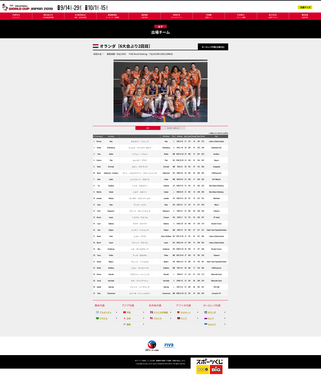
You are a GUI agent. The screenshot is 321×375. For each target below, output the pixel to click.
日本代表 (144, 15)
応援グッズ (305, 7)
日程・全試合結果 (80, 15)
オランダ (212, 312)
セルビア (212, 324)
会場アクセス (272, 15)
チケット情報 (240, 15)
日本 (129, 318)
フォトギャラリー (177, 15)
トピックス (16, 15)
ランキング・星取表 (112, 15)
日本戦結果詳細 (48, 15)
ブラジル (104, 318)
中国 (129, 312)
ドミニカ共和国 (161, 312)
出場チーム (209, 15)
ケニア (184, 318)
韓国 (129, 324)
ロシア (211, 318)
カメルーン (186, 312)
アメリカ (158, 318)
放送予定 (305, 15)
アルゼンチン (106, 312)
